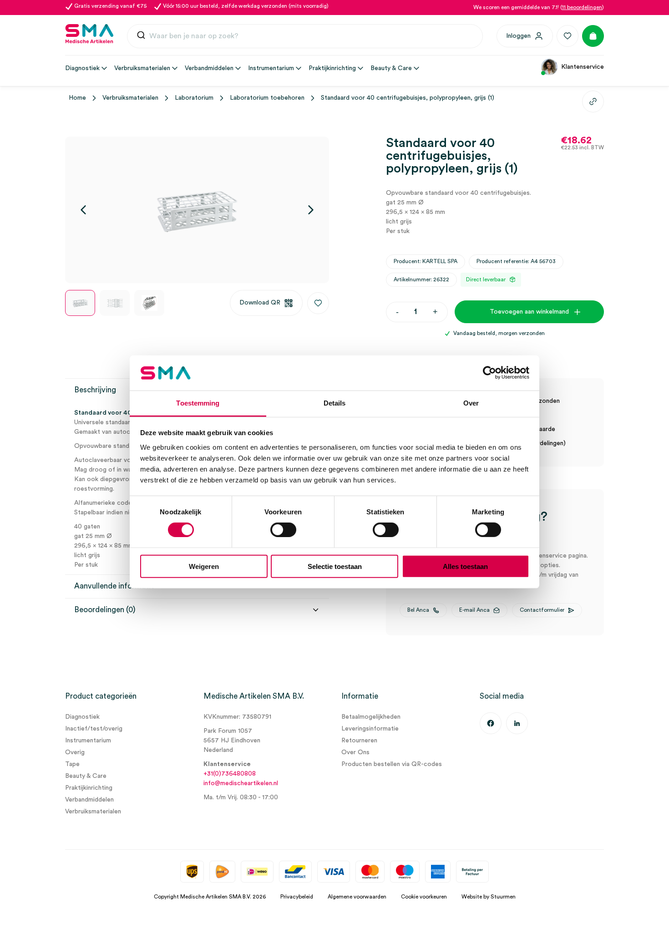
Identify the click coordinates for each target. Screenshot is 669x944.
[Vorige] (83, 209)
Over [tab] (471, 403)
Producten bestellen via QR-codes (391, 764)
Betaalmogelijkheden (370, 717)
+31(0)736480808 (229, 774)
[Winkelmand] (593, 36)
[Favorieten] (567, 36)
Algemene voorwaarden (357, 896)
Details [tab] (335, 403)
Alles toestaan (465, 566)
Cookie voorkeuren (424, 896)
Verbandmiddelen (89, 800)
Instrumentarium (88, 740)
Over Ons (355, 752)
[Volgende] (310, 209)
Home (77, 98)
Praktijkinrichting (88, 788)
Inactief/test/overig (93, 729)
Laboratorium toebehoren (267, 98)
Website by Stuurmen (488, 896)
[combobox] (305, 36)
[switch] (283, 530)
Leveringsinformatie (370, 729)
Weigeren (204, 566)
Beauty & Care (85, 776)
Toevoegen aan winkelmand (529, 312)
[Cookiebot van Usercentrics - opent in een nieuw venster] (489, 373)
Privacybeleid (296, 896)
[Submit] (141, 36)
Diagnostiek (82, 717)
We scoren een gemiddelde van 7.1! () (538, 7)
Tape (72, 764)
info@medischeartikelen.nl (240, 783)
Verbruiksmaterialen (130, 98)
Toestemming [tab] (197, 403)
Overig (75, 752)
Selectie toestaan (335, 566)
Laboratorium (194, 98)
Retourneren (359, 740)
